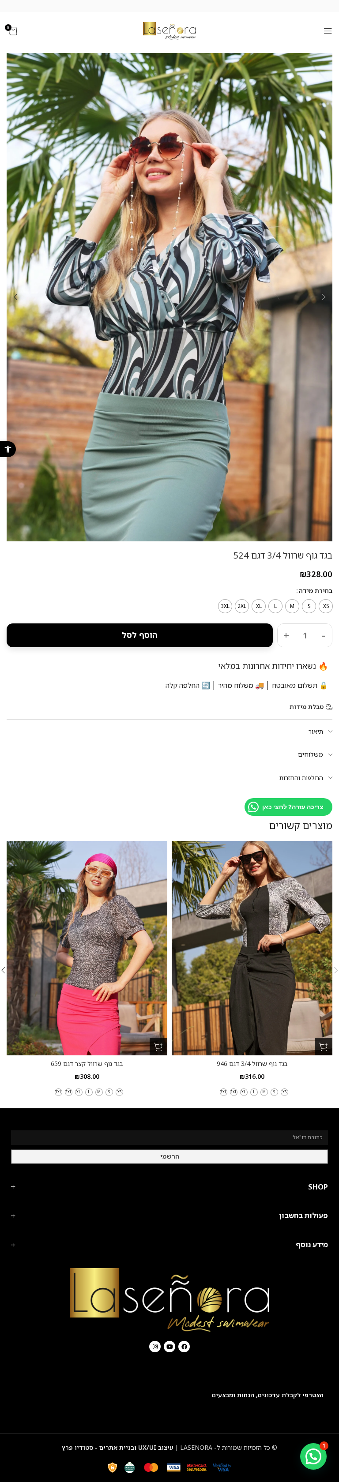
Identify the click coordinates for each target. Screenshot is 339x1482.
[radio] (325, 606)
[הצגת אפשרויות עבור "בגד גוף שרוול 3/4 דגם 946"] (323, 1046)
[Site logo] (169, 30)
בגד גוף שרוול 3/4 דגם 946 (252, 1063)
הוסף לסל (140, 635)
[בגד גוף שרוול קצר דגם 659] (87, 948)
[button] (8, 449)
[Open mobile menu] (328, 31)
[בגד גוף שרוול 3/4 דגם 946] (252, 948)
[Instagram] (155, 1346)
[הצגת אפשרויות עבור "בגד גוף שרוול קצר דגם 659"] (158, 1046)
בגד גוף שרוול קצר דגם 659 (87, 1063)
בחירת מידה (315, 590)
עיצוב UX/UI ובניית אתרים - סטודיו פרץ (117, 1447)
